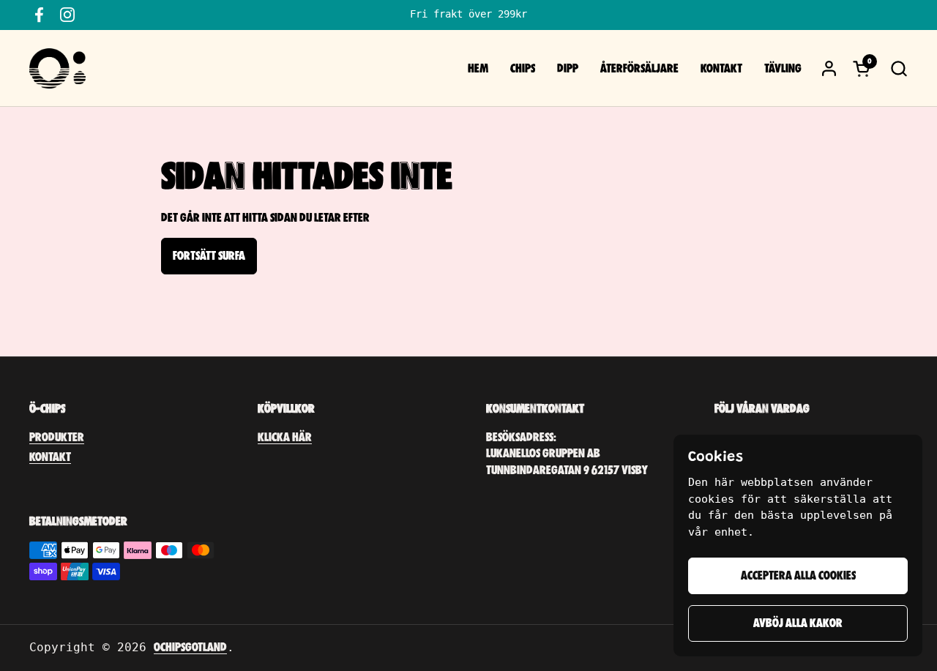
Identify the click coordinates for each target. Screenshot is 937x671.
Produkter (56, 437)
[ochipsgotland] (57, 68)
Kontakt (50, 457)
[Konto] (829, 68)
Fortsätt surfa (209, 256)
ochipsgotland (190, 647)
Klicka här (285, 437)
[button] (898, 68)
